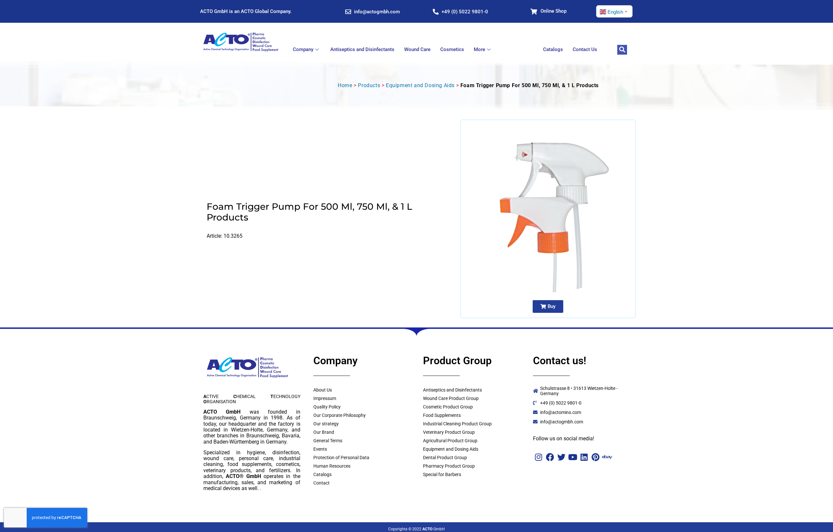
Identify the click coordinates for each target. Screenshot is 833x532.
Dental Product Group (445, 457)
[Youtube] (573, 457)
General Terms (327, 440)
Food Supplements (442, 415)
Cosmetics (452, 49)
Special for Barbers (442, 474)
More (479, 49)
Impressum (324, 398)
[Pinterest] (595, 457)
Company (303, 49)
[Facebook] (550, 457)
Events (320, 449)
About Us (322, 389)
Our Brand (323, 432)
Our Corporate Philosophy (339, 415)
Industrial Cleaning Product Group (457, 423)
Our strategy (326, 423)
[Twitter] (561, 457)
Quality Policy (327, 406)
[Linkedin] (584, 457)
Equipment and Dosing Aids (420, 85)
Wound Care (417, 49)
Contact (321, 482)
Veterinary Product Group (449, 432)
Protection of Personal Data (341, 457)
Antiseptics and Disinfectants (362, 49)
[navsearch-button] (622, 50)
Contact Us (585, 49)
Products (369, 85)
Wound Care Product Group (451, 398)
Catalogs (553, 49)
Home (345, 85)
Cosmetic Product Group (448, 406)
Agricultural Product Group (450, 440)
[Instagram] (538, 457)
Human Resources (331, 466)
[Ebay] (607, 457)
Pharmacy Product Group (449, 466)
